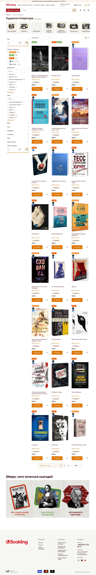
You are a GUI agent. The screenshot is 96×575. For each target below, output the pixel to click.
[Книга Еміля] (40, 216)
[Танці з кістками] (60, 322)
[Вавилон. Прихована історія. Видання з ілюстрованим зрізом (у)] (40, 58)
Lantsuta (12, 89)
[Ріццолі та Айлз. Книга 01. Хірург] (80, 164)
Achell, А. (12, 107)
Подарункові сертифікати (61, 547)
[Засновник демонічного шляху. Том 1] (60, 111)
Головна (8, 14)
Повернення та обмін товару (62, 551)
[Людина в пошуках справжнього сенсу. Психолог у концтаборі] (40, 111)
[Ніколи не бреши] (80, 375)
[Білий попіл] (60, 428)
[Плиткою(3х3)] (86, 38)
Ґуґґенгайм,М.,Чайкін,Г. (16, 104)
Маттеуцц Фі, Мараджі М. (16, 102)
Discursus (13, 82)
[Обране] (84, 10)
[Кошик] (88, 10)
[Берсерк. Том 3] (60, 58)
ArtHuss (12, 74)
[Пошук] (74, 10)
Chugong (12, 112)
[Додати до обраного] (47, 89)
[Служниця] (40, 428)
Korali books (13, 87)
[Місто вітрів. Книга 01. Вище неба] (80, 111)
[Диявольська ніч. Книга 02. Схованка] (40, 269)
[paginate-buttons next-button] (80, 465)
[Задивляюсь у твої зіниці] (60, 164)
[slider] (8, 46)
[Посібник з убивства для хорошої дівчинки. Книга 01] (40, 375)
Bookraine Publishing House (17, 79)
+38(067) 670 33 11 (64, 4)
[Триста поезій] (80, 58)
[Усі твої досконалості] (60, 269)
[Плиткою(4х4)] (88, 38)
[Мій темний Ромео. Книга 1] (80, 428)
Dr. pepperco (13, 115)
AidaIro (11, 109)
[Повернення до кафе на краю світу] (80, 216)
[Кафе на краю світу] (60, 216)
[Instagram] (82, 560)
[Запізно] (80, 269)
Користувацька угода (62, 558)
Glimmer (12, 84)
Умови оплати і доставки (62, 543)
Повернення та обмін (39, 5)
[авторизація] (80, 10)
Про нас (20, 5)
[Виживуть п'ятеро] (60, 375)
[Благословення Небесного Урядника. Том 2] (40, 322)
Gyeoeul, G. (13, 117)
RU (88, 5)
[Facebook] (79, 560)
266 (76, 465)
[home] (11, 15)
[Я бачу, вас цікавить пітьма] (80, 322)
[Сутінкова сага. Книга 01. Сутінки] (40, 164)
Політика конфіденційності (63, 554)
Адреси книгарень (50, 5)
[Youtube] (85, 560)
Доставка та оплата (28, 5)
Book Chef (13, 77)
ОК (27, 42)
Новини (40, 545)
